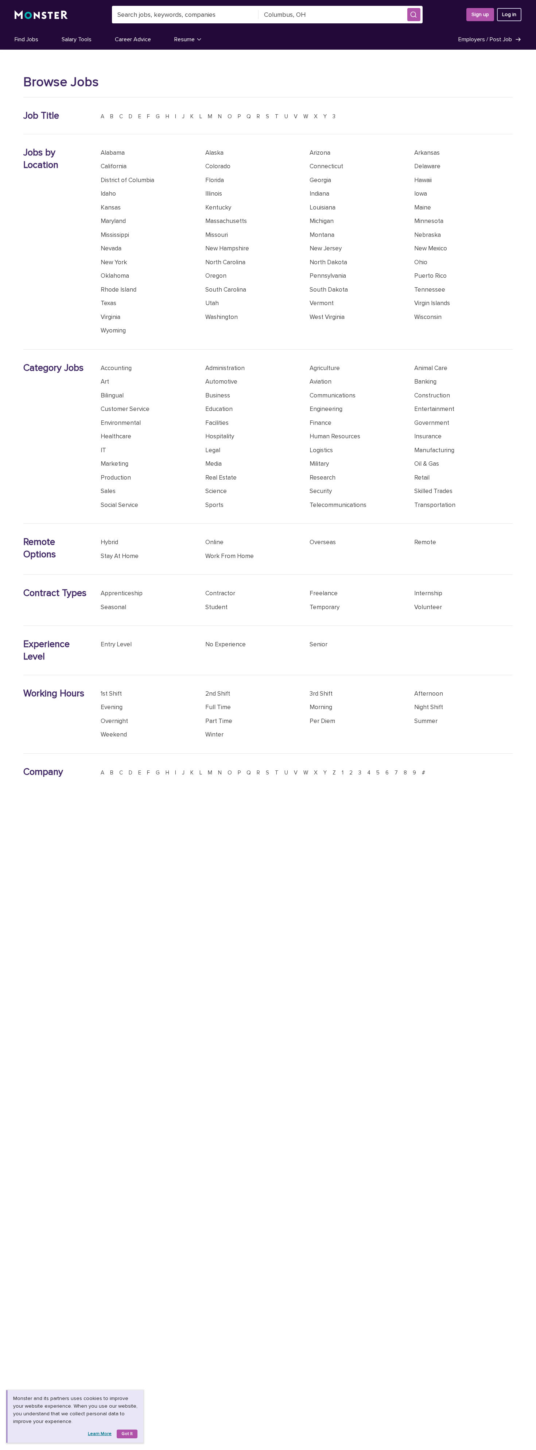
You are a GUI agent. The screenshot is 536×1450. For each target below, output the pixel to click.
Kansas (111, 207)
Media (213, 464)
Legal (212, 450)
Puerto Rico (430, 276)
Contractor (220, 593)
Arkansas (427, 153)
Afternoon (428, 693)
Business (217, 395)
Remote (425, 542)
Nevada (111, 248)
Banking (425, 381)
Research (322, 477)
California (114, 166)
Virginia (110, 317)
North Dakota (328, 262)
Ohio (420, 262)
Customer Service (125, 409)
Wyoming (113, 330)
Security (321, 491)
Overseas (323, 542)
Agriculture (325, 368)
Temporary (324, 607)
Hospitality (219, 436)
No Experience (225, 644)
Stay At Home (120, 556)
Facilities (217, 423)
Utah (212, 303)
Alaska (214, 153)
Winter (214, 734)
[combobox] (185, 14)
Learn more (100, 1433)
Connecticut (326, 166)
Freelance (324, 593)
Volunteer (428, 607)
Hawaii (423, 180)
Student (216, 607)
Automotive (221, 381)
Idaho (108, 193)
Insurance (428, 436)
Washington (221, 317)
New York (114, 262)
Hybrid (109, 542)
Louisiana (322, 207)
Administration (225, 368)
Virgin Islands (432, 303)
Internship (428, 593)
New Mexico (430, 248)
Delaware (427, 166)
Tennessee (429, 289)
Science (216, 491)
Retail (422, 477)
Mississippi (115, 235)
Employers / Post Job (485, 39)
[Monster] (41, 14)
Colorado (217, 166)
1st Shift (111, 693)
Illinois (213, 193)
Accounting (116, 368)
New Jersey (326, 248)
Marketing (114, 464)
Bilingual (112, 395)
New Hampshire (227, 248)
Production (116, 477)
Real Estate (221, 477)
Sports (214, 505)
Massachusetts (226, 221)
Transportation (434, 505)
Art (105, 381)
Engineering (326, 409)
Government (431, 423)
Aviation (320, 381)
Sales (108, 491)
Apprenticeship (122, 593)
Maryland (113, 221)
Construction (432, 395)
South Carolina (225, 289)
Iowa (420, 193)
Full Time (218, 707)
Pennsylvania (328, 276)
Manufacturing (434, 450)
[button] (413, 14)
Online (214, 542)
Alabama (113, 153)
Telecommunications (338, 505)
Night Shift (428, 707)
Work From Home (229, 556)
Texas (108, 303)
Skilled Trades (433, 491)
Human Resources (335, 436)
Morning (321, 707)
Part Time (218, 721)
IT (103, 450)
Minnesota (428, 221)
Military (319, 464)
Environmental (121, 423)
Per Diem (322, 721)
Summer (426, 721)
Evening (112, 707)
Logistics (321, 450)
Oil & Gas (426, 464)
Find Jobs (26, 39)
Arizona (320, 153)
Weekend (114, 734)
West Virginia (327, 317)
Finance (320, 423)
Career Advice (133, 39)
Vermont (322, 303)
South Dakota (329, 289)
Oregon (215, 276)
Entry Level (116, 644)
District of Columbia (127, 180)
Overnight (114, 721)
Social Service (119, 505)
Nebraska (427, 235)
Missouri (216, 235)
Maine (422, 207)
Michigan (322, 221)
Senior (318, 644)
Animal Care (430, 368)
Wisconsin (428, 317)
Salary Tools (77, 39)
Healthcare (116, 436)
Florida (214, 180)
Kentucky (218, 207)
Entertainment (434, 409)
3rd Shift (321, 693)
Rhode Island (118, 289)
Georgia (320, 180)
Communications (333, 395)
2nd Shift (217, 693)
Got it (127, 1433)
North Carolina (225, 262)
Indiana (319, 193)
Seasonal (113, 607)
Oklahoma (115, 276)
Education (219, 409)
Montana (322, 235)
